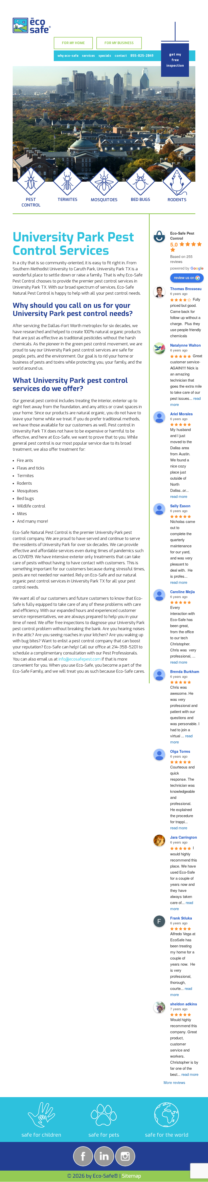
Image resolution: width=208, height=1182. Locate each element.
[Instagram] (125, 1156)
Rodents (177, 199)
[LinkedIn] (104, 1156)
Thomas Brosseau (186, 288)
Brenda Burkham (184, 671)
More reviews (174, 1082)
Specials (104, 56)
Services (88, 56)
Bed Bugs (140, 199)
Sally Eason (180, 505)
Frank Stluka (181, 918)
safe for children (41, 1135)
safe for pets (104, 1135)
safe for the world (166, 1135)
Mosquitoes (104, 199)
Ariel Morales (181, 413)
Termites (67, 199)
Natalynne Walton (185, 345)
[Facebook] (83, 1156)
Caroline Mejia (182, 591)
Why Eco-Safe (68, 56)
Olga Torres (180, 751)
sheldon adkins (183, 1003)
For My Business (119, 43)
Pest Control (31, 202)
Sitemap (131, 1176)
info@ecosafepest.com (80, 659)
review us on (184, 277)
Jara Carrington (183, 837)
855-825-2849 (141, 56)
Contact (121, 56)
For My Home (73, 43)
